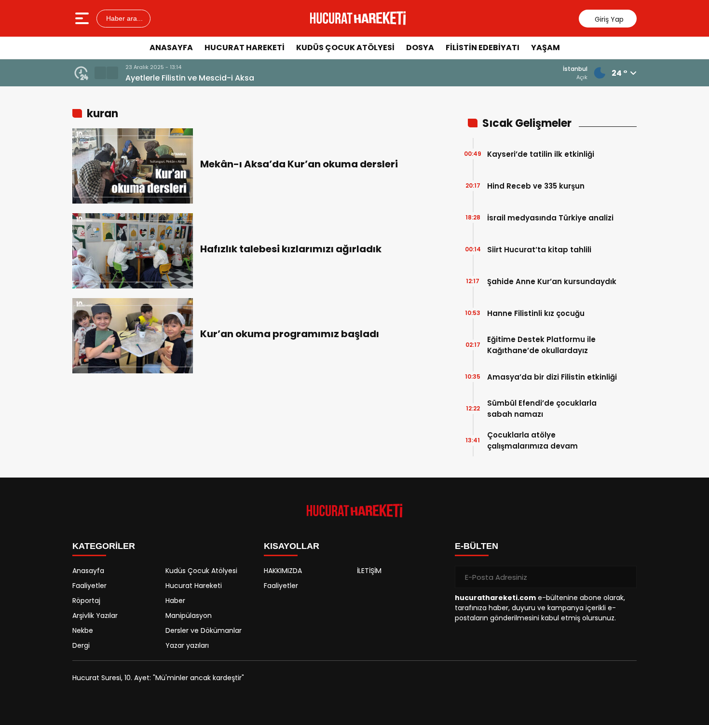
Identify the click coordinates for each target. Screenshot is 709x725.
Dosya (420, 47)
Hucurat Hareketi (245, 47)
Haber (175, 600)
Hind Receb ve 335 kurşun (536, 186)
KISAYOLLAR (291, 546)
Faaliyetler (89, 585)
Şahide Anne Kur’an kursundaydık (551, 281)
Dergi (81, 645)
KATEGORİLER (103, 546)
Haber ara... (123, 18)
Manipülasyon (188, 615)
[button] (100, 73)
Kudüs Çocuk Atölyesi (345, 47)
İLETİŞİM (369, 570)
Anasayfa (171, 47)
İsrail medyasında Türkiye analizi (550, 218)
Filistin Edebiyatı (482, 47)
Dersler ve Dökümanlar (203, 630)
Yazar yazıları (187, 645)
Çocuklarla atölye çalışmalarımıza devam (532, 440)
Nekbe (82, 630)
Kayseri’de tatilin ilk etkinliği (540, 154)
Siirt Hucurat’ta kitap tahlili (539, 250)
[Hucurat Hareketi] (358, 18)
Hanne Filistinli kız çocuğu (536, 313)
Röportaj (86, 600)
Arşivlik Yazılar (95, 615)
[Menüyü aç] (83, 18)
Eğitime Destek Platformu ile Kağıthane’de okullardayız (541, 345)
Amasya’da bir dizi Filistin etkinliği (552, 377)
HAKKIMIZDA (283, 570)
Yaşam (545, 47)
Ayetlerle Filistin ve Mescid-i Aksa (189, 77)
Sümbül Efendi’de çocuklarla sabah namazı (542, 408)
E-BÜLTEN (476, 546)
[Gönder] (625, 577)
